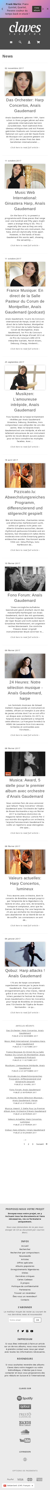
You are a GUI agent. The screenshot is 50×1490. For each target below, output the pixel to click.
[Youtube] (32, 1331)
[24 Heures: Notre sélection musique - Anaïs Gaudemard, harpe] (25, 665)
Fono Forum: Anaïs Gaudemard (25, 598)
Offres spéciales (25, 1262)
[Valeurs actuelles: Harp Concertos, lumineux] (25, 861)
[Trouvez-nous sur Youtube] (25, 1439)
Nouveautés (25, 1256)
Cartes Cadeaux (25, 1279)
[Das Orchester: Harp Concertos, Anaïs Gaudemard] (25, 83)
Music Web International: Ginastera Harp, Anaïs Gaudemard (25, 200)
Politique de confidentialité (25, 1286)
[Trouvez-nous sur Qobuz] (25, 1406)
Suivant (40, 1144)
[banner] (25, 28)
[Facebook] (18, 1331)
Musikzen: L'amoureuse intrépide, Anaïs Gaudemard (25, 402)
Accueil (24, 1246)
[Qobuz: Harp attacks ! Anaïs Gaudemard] (25, 954)
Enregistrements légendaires (25, 1269)
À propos (25, 1283)
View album (37, 9)
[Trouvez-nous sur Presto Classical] (25, 1414)
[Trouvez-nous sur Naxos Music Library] (25, 1422)
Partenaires (25, 1289)
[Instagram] (27, 1331)
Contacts (25, 1299)
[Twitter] (22, 1331)
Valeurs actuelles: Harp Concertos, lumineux (25, 883)
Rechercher (25, 1249)
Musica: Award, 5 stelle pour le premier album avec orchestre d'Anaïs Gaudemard (25, 788)
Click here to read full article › (25, 147)
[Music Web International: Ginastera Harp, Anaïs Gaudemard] (25, 176)
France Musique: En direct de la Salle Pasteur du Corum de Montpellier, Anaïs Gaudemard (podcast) (25, 301)
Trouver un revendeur (25, 1293)
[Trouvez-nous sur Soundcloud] (25, 1431)
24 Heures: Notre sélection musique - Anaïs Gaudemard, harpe (25, 690)
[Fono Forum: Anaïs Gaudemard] (25, 578)
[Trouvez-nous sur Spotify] (25, 1397)
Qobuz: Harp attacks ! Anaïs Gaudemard (25, 973)
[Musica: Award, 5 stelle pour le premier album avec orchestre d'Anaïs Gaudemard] (25, 763)
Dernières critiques (25, 1276)
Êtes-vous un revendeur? (25, 1296)
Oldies (25, 1272)
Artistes (25, 1259)
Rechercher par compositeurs (25, 1252)
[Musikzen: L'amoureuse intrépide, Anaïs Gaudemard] (25, 377)
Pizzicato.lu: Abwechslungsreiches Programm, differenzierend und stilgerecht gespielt (25, 503)
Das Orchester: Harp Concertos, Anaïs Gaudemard (25, 105)
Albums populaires (25, 1266)
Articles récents (25, 1025)
